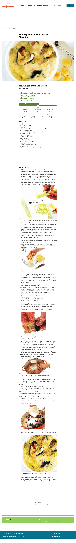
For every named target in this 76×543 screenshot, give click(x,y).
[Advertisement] (38, 17)
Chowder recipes (42, 521)
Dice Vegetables (28, 95)
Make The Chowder (29, 100)
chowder (52, 397)
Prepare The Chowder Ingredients (35, 93)
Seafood (11, 519)
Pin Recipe (48, 104)
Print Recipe (29, 104)
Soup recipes (55, 521)
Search (70, 5)
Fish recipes (49, 521)
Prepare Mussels (28, 98)
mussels (28, 341)
